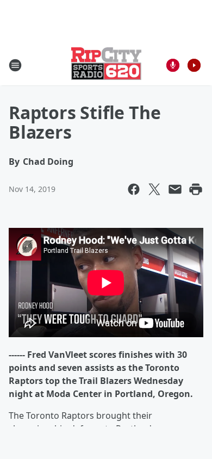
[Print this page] (195, 189)
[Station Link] (106, 65)
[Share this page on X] (154, 189)
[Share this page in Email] (175, 189)
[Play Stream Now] (194, 65)
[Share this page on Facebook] (133, 189)
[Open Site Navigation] (15, 65)
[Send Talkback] (172, 65)
